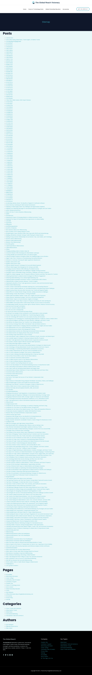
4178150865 (9, 91)
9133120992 (9, 196)
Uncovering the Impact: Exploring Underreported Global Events (22, 507)
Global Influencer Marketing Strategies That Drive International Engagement (25, 297)
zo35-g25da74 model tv (12, 565)
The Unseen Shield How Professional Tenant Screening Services (22, 475)
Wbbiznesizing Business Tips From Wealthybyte (18, 535)
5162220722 (9, 109)
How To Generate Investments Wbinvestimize (17, 357)
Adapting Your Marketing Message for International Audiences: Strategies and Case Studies (28, 208)
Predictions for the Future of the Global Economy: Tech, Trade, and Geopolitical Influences (28, 409)
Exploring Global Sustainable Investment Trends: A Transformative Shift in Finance (26, 279)
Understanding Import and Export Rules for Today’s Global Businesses (23, 512)
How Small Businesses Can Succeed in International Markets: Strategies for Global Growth (28, 345)
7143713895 (9, 158)
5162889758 (9, 112)
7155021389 (9, 171)
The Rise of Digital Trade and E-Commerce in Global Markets (21, 460)
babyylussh (9, 224)
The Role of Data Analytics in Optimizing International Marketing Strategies (24, 467)
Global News (9, 612)
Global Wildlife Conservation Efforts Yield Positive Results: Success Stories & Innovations (28, 302)
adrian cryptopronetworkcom (13, 210)
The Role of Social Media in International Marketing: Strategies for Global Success (26, 473)
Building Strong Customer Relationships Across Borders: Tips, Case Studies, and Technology (29, 237)
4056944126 (9, 68)
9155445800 (9, 197)
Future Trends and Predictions (13, 608)
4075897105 (9, 73)
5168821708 (9, 119)
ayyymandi (8, 222)
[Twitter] (5, 655)
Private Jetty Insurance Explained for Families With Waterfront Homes (23, 411)
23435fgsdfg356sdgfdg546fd (13, 41)
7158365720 (9, 174)
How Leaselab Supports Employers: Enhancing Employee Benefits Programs (25, 338)
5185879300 (9, 126)
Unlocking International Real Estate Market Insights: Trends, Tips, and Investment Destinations (29, 526)
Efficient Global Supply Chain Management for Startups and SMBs (22, 267)
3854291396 (9, 61)
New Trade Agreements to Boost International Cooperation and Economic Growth (26, 400)
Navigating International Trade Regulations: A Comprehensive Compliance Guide (26, 393)
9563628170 (9, 199)
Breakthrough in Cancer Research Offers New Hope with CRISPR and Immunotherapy (27, 233)
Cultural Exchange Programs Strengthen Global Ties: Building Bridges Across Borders (27, 256)
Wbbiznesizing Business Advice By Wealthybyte (18, 533)
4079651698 (9, 77)
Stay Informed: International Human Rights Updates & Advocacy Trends (24, 427)
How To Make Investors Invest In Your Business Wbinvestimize (22, 359)
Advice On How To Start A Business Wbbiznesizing (18, 212)
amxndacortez (9, 215)
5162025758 (9, 105)
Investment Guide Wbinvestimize (14, 373)
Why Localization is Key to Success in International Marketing (21, 558)
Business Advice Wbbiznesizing (13, 238)
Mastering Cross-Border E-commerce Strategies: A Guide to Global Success (25, 384)
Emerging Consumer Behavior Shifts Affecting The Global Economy (22, 269)
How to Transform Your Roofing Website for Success (19, 363)
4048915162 (9, 64)
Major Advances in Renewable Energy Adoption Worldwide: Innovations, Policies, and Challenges (30, 380)
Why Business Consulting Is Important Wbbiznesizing (19, 553)
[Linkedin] (7, 655)
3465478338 (9, 57)
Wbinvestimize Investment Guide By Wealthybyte (18, 540)
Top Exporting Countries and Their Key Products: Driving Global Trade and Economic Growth (29, 480)
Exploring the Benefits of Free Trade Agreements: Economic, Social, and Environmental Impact (29, 283)
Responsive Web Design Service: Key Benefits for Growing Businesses (23, 416)
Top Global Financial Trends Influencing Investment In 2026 (20, 485)
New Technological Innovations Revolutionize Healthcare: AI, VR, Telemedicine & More (27, 398)
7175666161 (9, 183)
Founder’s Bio (9, 583)
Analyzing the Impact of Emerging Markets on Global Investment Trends (24, 217)
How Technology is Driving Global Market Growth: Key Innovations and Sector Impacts (27, 347)
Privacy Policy (9, 597)
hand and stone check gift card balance (15, 306)
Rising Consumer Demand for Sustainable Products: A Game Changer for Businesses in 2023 (29, 419)
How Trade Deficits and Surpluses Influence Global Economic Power (23, 366)
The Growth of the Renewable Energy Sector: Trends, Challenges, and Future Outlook (27, 446)
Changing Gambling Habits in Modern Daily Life (17, 251)
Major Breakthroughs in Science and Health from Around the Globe (22, 382)
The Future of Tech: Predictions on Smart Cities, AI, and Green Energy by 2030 (25, 437)
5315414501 (9, 137)
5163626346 (9, 116)
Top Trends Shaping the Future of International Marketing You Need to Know (25, 498)
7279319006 (9, 187)
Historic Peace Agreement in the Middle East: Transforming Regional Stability (25, 315)
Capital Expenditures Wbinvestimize (15, 245)
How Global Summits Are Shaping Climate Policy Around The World (22, 332)
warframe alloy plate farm (12, 530)
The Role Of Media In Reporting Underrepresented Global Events (22, 471)
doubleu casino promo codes (13, 263)
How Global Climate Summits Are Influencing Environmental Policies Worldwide (25, 331)
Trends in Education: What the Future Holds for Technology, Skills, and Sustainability (26, 501)
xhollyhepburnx (10, 563)
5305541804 (9, 130)
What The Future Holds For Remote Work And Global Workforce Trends (24, 542)
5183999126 (9, 125)
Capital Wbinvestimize (11, 247)
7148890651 (9, 164)
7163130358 (9, 180)
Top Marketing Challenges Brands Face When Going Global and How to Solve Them (26, 487)
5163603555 (9, 114)
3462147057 (9, 48)
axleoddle (8, 221)
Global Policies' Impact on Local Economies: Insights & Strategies (22, 299)
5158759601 (9, 103)
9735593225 (9, 201)
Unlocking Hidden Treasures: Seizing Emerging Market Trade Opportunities (24, 524)
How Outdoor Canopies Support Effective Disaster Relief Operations (23, 341)
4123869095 (9, 84)
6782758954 (9, 146)
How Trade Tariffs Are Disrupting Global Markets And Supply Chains (23, 368)
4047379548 (9, 62)
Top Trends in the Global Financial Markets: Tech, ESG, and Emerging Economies (26, 496)
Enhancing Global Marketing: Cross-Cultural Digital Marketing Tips (22, 277)
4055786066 (9, 66)
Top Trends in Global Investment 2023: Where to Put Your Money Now (23, 494)
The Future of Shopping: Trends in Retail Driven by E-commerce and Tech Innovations (27, 434)
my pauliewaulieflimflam (12, 391)
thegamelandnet (10, 476)
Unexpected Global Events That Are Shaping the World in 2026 (21, 521)
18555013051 (9, 38)
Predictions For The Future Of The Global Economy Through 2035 (22, 407)
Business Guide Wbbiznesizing (13, 240)
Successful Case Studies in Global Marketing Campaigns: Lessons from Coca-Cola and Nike (28, 428)
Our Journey (9, 596)
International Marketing (12, 613)
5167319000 (9, 118)
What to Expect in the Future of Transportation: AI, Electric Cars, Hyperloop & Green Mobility (29, 544)
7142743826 (9, 155)
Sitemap (8, 599)
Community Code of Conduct (13, 580)
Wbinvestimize (9, 537)
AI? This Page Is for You (47, 658)
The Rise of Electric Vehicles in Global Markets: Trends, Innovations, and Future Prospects (28, 462)
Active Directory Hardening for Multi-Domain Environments (20, 205)
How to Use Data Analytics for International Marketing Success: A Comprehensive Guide (28, 364)
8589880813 (9, 190)
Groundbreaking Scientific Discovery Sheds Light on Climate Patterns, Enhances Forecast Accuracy (30, 304)
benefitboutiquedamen (11, 226)
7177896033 (9, 185)
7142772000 (9, 157)
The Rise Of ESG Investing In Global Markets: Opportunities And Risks (23, 464)
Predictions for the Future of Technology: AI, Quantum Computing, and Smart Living (26, 405)
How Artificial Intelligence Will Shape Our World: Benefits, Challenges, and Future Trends (28, 320)
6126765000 (9, 144)
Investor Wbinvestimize (12, 375)
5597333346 (9, 141)
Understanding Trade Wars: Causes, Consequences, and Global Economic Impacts (26, 519)
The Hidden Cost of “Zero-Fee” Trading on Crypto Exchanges (21, 448)
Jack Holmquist (9, 624)
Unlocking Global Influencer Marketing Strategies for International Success (24, 523)
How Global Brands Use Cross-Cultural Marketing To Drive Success (22, 327)
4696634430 (9, 96)
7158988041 (9, 178)
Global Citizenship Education (13, 588)
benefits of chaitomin (11, 228)
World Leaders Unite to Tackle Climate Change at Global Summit (22, 562)
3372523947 (9, 43)
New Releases (9, 592)
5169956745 (9, 121)
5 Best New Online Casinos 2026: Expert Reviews (18, 100)
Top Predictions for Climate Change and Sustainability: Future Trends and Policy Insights (28, 489)
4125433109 (9, 85)
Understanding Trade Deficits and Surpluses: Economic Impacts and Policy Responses (27, 517)
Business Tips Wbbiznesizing (13, 242)
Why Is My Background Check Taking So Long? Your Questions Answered (24, 556)
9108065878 (9, 194)
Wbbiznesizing (9, 531)
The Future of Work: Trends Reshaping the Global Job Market (21, 443)
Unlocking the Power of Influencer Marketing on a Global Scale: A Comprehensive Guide (27, 528)
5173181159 (9, 123)
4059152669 (9, 70)
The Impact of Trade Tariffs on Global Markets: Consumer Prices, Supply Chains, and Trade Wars (30, 453)
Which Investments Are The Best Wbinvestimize (18, 549)
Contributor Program (11, 581)
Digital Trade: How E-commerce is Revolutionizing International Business (24, 258)
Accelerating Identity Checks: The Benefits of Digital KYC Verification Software (25, 203)
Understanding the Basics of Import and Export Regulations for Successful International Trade (29, 514)
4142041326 (9, 89)
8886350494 (9, 192)
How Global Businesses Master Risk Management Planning (20, 329)
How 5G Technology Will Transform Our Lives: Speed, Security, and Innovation (25, 316)
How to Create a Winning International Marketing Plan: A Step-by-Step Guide (25, 354)
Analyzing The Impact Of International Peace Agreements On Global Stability (25, 219)
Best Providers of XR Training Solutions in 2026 (18, 231)
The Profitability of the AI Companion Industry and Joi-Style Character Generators (26, 457)
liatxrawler (8, 379)
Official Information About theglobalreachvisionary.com (19, 594)
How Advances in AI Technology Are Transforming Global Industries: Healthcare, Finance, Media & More (31, 318)
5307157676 (9, 134)
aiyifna (7, 213)
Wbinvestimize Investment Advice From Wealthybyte (19, 539)
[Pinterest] (12, 655)
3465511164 (9, 59)
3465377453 (9, 54)
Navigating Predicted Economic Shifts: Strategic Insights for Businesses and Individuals (27, 396)
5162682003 (9, 110)
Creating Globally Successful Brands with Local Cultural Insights (21, 254)
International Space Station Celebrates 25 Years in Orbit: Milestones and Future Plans (27, 370)
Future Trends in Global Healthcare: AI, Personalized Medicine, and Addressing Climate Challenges (30, 288)
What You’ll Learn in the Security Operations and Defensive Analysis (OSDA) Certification (28, 546)
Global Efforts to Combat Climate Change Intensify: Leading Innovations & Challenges (27, 292)
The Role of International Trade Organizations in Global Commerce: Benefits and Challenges (28, 469)
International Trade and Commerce (14, 615)
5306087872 (9, 132)
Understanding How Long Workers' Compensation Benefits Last (22, 510)
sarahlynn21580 (10, 421)
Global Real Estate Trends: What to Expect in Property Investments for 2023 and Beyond (28, 300)
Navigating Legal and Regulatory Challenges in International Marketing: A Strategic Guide (28, 395)
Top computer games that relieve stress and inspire (19, 478)
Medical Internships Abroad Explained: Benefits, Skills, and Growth (22, 388)
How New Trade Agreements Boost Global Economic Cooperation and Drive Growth (27, 340)
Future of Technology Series (13, 585)
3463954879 (9, 52)
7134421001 (9, 149)
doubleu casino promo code (13, 261)
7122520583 (9, 148)
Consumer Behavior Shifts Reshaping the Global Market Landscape (22, 253)
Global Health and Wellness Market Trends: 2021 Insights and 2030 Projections (26, 295)
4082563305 (9, 78)
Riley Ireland (9, 628)
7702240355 (9, 189)
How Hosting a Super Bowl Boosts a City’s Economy (19, 334)
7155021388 (9, 169)
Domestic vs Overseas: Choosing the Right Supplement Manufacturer (23, 260)
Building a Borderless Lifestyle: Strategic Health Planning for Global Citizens (24, 235)
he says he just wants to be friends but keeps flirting (19, 311)
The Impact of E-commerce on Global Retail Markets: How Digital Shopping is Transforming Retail (30, 451)
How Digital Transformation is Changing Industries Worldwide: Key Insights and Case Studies (29, 325)
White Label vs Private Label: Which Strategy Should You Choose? (22, 551)
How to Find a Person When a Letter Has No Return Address (21, 356)
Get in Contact (9, 587)
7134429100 (9, 151)
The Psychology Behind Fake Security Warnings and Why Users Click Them (24, 459)
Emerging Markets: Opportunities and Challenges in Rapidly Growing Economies (25, 270)
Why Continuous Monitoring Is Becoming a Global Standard (20, 554)
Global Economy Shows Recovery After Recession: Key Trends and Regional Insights (27, 290)
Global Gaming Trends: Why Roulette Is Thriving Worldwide (20, 293)
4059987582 (9, 71)
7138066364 (9, 153)
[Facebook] (3, 655)
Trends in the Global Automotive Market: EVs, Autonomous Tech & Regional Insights (27, 503)
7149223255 (9, 165)
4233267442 (9, 94)
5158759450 (9, 101)
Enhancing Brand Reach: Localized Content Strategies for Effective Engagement (25, 276)
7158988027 (9, 176)
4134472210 (9, 87)
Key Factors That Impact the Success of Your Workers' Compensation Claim (24, 377)
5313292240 (9, 135)
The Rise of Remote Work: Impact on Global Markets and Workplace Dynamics (25, 466)
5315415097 (9, 139)
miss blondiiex (9, 389)
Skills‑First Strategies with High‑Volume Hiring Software (19, 423)
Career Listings (10, 578)
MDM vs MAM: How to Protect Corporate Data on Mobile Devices (22, 386)
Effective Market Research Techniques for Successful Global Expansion (23, 265)
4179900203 (9, 93)
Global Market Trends (11, 610)
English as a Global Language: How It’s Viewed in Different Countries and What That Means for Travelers (32, 274)
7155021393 (9, 173)
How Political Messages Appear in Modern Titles (18, 343)
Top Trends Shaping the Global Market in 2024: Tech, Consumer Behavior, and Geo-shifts (28, 499)
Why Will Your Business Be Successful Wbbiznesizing (19, 560)
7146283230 (9, 160)
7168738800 (9, 181)
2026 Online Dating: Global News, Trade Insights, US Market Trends (23, 39)
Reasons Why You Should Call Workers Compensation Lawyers (21, 412)
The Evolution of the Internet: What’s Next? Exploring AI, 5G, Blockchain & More (25, 432)
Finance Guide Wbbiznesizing (13, 284)
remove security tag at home (13, 414)
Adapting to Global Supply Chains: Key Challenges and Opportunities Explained (25, 206)
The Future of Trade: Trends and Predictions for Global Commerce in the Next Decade (27, 441)
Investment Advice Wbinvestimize (14, 372)
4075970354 (9, 75)
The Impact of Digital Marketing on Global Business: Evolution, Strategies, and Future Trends (29, 450)
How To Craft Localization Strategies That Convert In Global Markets (23, 352)
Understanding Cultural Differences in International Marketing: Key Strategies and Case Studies (29, 508)
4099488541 (9, 80)
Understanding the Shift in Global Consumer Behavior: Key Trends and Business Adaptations (29, 515)
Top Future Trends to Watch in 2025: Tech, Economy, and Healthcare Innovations (26, 483)
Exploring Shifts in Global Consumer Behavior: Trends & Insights (22, 281)
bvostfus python (10, 244)
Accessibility (9, 574)
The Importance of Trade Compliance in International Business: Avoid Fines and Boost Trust (28, 455)
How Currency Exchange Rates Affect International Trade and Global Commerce (26, 324)
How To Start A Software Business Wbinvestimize (18, 361)
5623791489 (9, 142)
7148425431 (9, 162)
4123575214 (9, 82)
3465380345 (9, 55)
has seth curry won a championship (14, 309)
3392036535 (9, 46)
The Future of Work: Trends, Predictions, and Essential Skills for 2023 (23, 444)
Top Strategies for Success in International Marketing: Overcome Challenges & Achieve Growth (29, 492)
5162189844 (9, 107)
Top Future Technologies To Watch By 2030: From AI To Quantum (22, 482)
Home (7, 590)
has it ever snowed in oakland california (15, 308)
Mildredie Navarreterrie (12, 626)
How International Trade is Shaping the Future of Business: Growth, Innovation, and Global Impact (30, 336)
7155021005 (9, 167)
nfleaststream (9, 402)
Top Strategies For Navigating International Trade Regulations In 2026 (23, 491)
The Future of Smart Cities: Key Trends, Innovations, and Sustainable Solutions (25, 435)
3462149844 (9, 50)
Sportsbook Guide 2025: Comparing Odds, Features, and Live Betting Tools (24, 425)
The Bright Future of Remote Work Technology (17, 430)
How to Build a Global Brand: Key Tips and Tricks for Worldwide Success (24, 350)
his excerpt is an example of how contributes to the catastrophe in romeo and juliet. (27, 313)
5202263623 (9, 128)
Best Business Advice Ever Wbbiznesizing (16, 229)
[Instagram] (10, 655)
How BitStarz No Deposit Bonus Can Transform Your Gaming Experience (24, 322)
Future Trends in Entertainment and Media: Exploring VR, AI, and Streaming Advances (27, 286)
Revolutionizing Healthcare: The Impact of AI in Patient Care (21, 418)
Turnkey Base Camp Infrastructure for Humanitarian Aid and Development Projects (26, 505)
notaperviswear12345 (11, 404)
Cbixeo (7, 249)
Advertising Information (12, 576)
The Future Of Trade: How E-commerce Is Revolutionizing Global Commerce (25, 439)
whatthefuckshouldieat (11, 547)
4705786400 (9, 98)
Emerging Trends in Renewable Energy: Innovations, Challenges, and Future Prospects (27, 272)
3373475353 (9, 45)
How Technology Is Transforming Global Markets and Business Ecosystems (25, 348)
